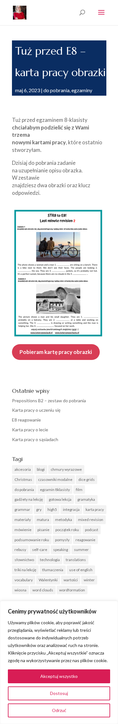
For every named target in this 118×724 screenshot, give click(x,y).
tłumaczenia (52, 569)
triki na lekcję (25, 569)
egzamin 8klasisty (55, 489)
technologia (50, 559)
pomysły (62, 539)
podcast (91, 529)
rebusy (20, 549)
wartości (71, 579)
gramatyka (86, 499)
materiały (22, 519)
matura (43, 519)
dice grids (86, 479)
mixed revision (90, 519)
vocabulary (23, 579)
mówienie (22, 529)
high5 (52, 509)
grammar (22, 509)
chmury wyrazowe (66, 469)
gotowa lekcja (60, 499)
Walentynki (48, 579)
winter (89, 579)
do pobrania (56, 90)
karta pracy (95, 509)
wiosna (20, 590)
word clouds (42, 590)
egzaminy (81, 90)
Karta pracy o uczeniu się (36, 410)
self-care (39, 549)
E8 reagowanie (26, 419)
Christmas (23, 479)
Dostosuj (59, 693)
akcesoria (22, 469)
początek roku (67, 529)
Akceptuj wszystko (59, 676)
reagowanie (85, 539)
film (79, 489)
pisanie (43, 529)
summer (81, 549)
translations (76, 559)
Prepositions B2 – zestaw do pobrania (49, 400)
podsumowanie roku (31, 539)
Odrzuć (59, 710)
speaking (60, 549)
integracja (71, 509)
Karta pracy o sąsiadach (35, 439)
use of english (81, 569)
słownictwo (24, 559)
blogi (41, 469)
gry (39, 509)
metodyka (63, 519)
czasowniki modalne (55, 479)
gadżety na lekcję (28, 499)
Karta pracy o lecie (30, 429)
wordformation (72, 590)
